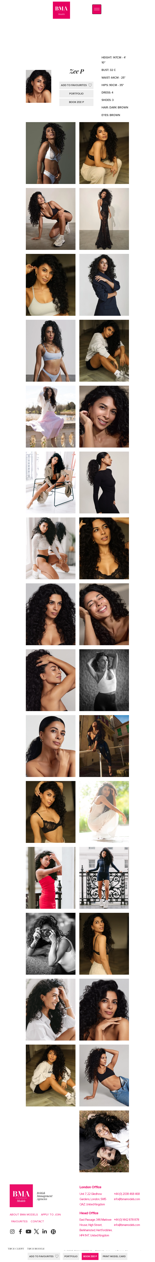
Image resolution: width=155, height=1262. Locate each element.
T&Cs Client (16, 1248)
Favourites (19, 1221)
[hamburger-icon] (96, 9)
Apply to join (51, 1214)
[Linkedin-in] (44, 1231)
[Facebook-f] (20, 1231)
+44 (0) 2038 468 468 (127, 1194)
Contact (37, 1221)
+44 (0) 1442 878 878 (126, 1219)
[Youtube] (28, 1231)
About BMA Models (24, 1214)
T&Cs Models (35, 1248)
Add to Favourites (41, 1256)
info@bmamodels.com (127, 1199)
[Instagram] (12, 1231)
